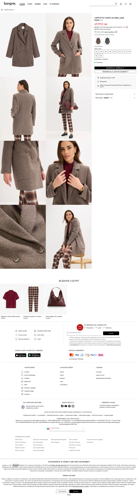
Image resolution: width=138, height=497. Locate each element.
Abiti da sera (18, 439)
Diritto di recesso (97, 415)
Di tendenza (54, 4)
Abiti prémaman (38, 445)
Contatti (26, 372)
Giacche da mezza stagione (95, 439)
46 (105, 51)
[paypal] (93, 355)
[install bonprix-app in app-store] (21, 355)
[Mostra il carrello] (130, 5)
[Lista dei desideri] (126, 5)
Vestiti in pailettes (20, 442)
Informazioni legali (84, 415)
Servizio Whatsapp (29, 375)
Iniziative (27, 394)
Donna (22, 4)
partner (16, 465)
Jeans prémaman (38, 442)
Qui (24, 469)
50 (115, 51)
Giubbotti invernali (74, 450)
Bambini (38, 4)
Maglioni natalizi (20, 447)
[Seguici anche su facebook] (62, 406)
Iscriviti (111, 333)
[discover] (87, 355)
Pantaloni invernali (74, 442)
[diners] (82, 355)
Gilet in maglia (73, 439)
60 (101, 56)
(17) (101, 20)
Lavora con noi (100, 375)
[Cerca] (116, 4)
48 (110, 51)
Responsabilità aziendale (103, 378)
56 (129, 51)
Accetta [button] (75, 491)
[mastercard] (71, 355)
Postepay (80, 359)
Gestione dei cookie (71, 415)
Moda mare (90, 442)
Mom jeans (72, 447)
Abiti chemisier (19, 450)
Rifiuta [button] (69, 494)
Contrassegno (73, 359)
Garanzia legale (108, 415)
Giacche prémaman (38, 447)
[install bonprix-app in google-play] (35, 355)
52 (120, 51)
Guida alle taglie (29, 391)
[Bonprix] (10, 5)
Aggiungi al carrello (114, 68)
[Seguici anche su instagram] (73, 406)
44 (101, 51)
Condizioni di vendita (29, 415)
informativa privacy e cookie (80, 486)
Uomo (30, 4)
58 (96, 56)
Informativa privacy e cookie (55, 415)
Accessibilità (41, 415)
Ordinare (27, 378)
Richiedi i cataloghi (30, 388)
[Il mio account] (121, 5)
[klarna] (101, 355)
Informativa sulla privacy (113, 345)
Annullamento (75, 345)
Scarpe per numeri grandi (40, 439)
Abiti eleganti (19, 445)
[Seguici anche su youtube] (65, 406)
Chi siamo (99, 372)
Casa (45, 4)
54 (124, 51)
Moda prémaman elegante (59, 439)
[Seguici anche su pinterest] (69, 406)
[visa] (77, 355)
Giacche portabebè (38, 450)
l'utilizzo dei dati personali (58, 465)
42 (96, 51)
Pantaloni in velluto (75, 445)
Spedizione (27, 381)
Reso (25, 384)
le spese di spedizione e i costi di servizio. (80, 412)
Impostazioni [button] (62, 491)
